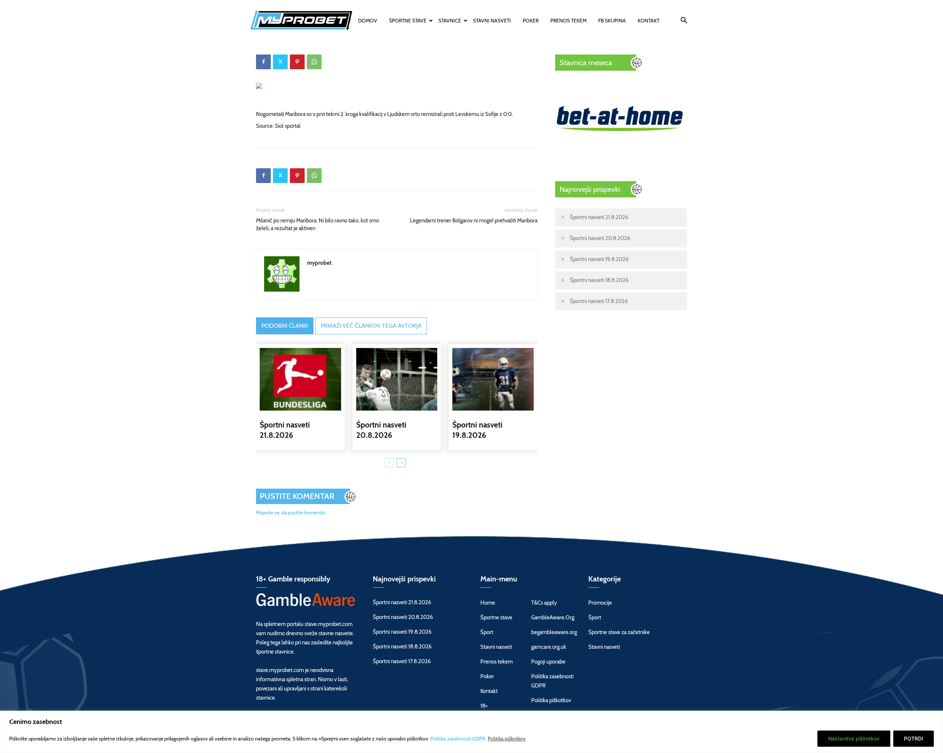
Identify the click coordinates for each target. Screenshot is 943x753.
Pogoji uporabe (548, 661)
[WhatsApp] (314, 61)
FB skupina (612, 20)
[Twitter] (280, 61)
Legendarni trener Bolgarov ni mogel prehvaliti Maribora (473, 220)
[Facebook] (263, 61)
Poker (531, 20)
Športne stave (408, 20)
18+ (484, 706)
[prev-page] (389, 462)
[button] (684, 21)
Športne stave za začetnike (619, 632)
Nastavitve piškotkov (854, 738)
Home (487, 602)
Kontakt (648, 20)
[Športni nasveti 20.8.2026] (397, 379)
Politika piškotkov (507, 738)
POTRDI (913, 738)
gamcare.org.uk (548, 647)
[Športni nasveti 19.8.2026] (493, 379)
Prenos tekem (568, 20)
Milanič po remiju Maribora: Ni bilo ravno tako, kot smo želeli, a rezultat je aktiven (317, 224)
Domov (367, 20)
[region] (471, 732)
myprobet (319, 263)
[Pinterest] (297, 61)
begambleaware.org (554, 632)
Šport (486, 632)
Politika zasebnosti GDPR (458, 738)
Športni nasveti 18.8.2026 (599, 280)
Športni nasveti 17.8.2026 (599, 301)
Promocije (600, 602)
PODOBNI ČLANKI (285, 325)
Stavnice (449, 20)
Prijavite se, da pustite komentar (290, 512)
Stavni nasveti (492, 20)
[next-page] (401, 462)
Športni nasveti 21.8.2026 (599, 217)
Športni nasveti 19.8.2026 (599, 259)
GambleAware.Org (552, 617)
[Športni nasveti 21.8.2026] (300, 379)
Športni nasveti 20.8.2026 (600, 238)
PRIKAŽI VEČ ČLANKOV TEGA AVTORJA (371, 325)
